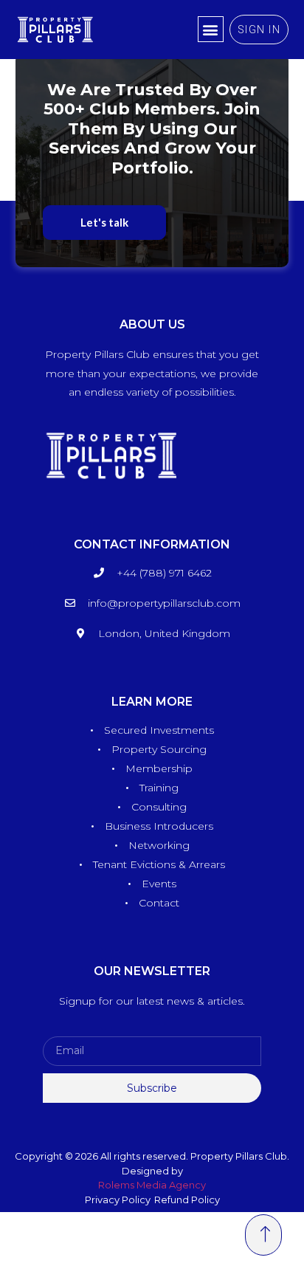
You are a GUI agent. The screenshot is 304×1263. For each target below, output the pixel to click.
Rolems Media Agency (152, 1185)
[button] (211, 29)
